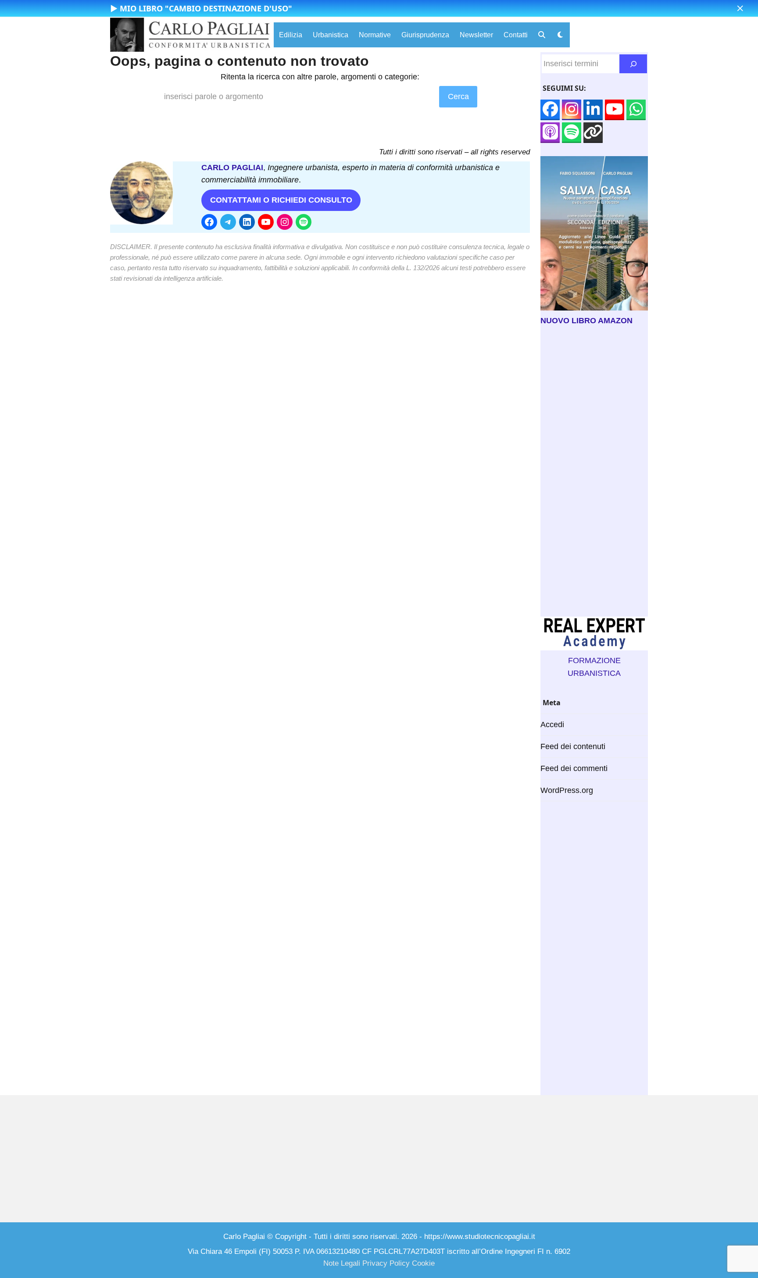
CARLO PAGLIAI (232, 167)
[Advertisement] (594, 471)
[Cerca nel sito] (633, 63)
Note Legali (341, 1263)
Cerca (458, 96)
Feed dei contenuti (572, 746)
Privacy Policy (386, 1263)
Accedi (552, 724)
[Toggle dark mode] (560, 34)
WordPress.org (566, 790)
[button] (740, 9)
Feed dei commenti (574, 768)
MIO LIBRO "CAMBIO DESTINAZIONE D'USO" (206, 8)
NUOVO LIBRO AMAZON (586, 320)
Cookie (423, 1263)
